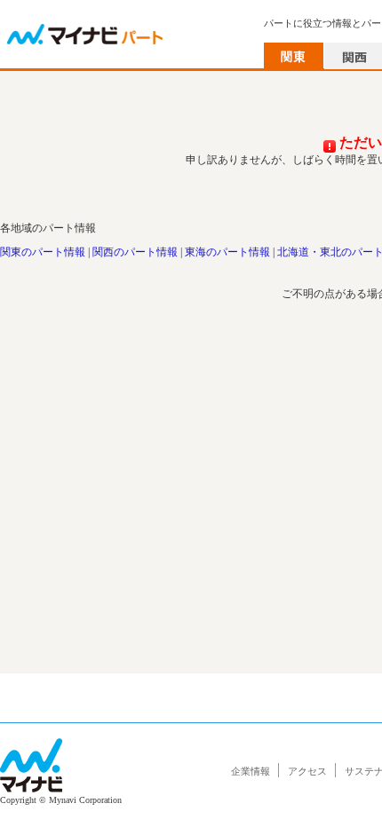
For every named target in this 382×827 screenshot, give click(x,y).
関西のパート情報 (135, 252)
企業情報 (250, 771)
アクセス (307, 771)
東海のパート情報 (227, 252)
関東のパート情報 (42, 252)
